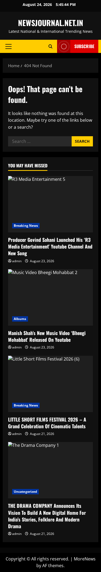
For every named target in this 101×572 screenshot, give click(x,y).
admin (17, 261)
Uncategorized (25, 491)
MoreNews (85, 559)
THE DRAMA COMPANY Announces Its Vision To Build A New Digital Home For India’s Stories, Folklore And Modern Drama (47, 516)
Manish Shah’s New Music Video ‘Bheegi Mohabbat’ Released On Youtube (47, 336)
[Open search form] (50, 46)
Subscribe (84, 46)
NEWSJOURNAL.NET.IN (50, 22)
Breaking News (26, 225)
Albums (20, 318)
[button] (8, 46)
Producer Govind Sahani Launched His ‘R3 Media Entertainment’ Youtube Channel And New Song (50, 246)
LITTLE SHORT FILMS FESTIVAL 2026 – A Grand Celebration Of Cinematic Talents (47, 423)
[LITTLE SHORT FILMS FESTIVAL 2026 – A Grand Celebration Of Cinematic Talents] (50, 384)
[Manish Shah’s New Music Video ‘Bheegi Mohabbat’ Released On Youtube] (50, 297)
